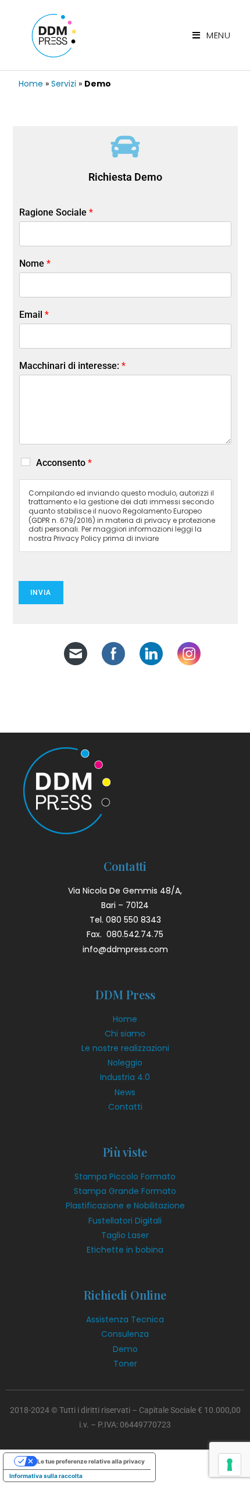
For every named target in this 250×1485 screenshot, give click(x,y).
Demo (125, 1349)
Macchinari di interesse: (72, 365)
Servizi (63, 83)
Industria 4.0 (125, 1077)
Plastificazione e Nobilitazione (125, 1205)
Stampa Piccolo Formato (125, 1176)
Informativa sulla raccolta (46, 1475)
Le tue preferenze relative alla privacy (91, 1461)
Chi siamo (125, 1033)
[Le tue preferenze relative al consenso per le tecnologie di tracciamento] (230, 1465)
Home (31, 83)
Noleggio (125, 1062)
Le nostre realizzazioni (125, 1048)
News (125, 1092)
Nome (35, 263)
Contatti (125, 1107)
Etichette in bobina (125, 1250)
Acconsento (64, 462)
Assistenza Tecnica (125, 1319)
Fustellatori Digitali (125, 1220)
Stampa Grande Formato (125, 1191)
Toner (125, 1363)
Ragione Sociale (56, 212)
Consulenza (125, 1334)
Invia (41, 593)
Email (34, 314)
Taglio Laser (125, 1235)
